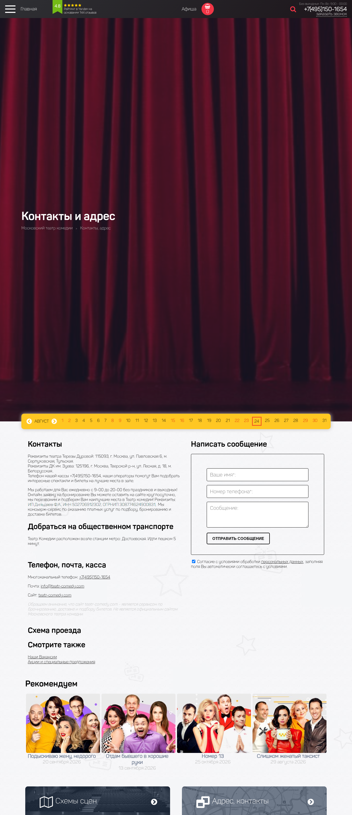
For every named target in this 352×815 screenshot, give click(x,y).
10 (128, 420)
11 (137, 420)
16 (182, 420)
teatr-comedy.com (54, 595)
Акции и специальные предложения (61, 661)
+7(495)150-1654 (325, 9)
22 (237, 420)
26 (276, 420)
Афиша (189, 9)
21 (228, 420)
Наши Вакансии (42, 657)
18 (200, 420)
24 (256, 421)
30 (315, 420)
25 (267, 420)
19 (209, 420)
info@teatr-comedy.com (62, 586)
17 (191, 420)
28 (295, 420)
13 (155, 420)
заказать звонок (331, 13)
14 (164, 420)
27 (286, 420)
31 (324, 420)
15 (173, 420)
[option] (63, 729)
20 (218, 420)
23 (246, 420)
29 (305, 420)
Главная (29, 9)
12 (146, 420)
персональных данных (282, 561)
